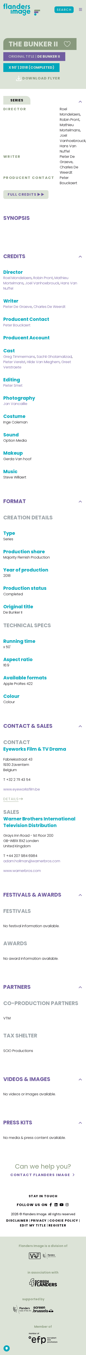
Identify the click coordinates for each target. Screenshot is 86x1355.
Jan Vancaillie (15, 403)
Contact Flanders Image (40, 1174)
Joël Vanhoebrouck (73, 138)
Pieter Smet (12, 385)
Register (57, 1225)
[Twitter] (56, 1204)
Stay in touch (43, 1196)
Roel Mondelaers (70, 112)
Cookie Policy (63, 1220)
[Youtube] (62, 1204)
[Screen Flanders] (43, 1283)
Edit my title (33, 1225)
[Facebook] (51, 1204)
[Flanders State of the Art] (22, 1310)
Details (11, 799)
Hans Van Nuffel (68, 148)
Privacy (39, 1220)
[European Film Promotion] (42, 1339)
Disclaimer (17, 1220)
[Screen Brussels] (43, 1310)
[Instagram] (67, 1204)
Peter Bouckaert (68, 180)
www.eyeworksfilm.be (21, 789)
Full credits (22, 194)
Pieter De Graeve (67, 159)
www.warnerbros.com (22, 870)
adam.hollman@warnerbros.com (31, 861)
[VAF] (42, 1257)
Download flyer (40, 78)
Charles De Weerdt (69, 170)
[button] (80, 10)
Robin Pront (69, 119)
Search (64, 9)
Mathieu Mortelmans (70, 127)
